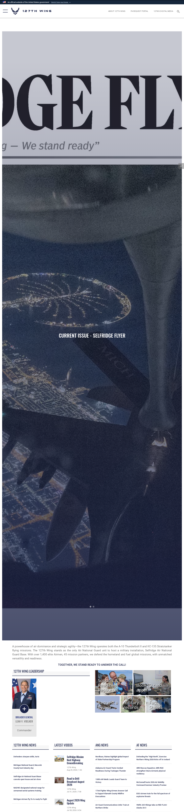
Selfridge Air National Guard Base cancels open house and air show (27, 777)
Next (164, 335)
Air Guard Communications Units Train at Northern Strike (112, 806)
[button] (61, 2)
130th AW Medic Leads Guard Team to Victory (111, 780)
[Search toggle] (178, 11)
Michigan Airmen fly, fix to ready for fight (30, 799)
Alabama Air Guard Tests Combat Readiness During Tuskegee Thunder (110, 769)
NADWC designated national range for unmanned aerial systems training (29, 789)
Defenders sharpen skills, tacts (26, 757)
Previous (20, 335)
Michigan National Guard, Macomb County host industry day (28, 766)
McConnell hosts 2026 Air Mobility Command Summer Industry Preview (151, 783)
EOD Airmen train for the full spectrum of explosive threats (153, 794)
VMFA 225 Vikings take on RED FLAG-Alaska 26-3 (151, 806)
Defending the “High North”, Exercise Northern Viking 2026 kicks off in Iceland (153, 758)
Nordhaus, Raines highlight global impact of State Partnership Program (112, 758)
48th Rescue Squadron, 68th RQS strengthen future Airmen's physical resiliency (150, 771)
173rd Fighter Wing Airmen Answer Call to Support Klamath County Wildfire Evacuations (111, 793)
